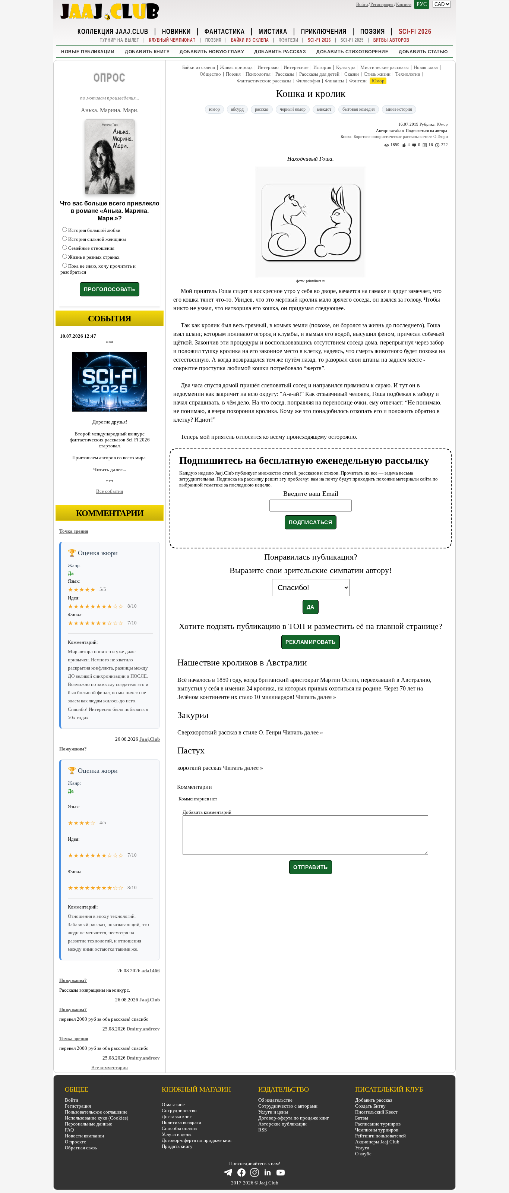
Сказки (351, 74)
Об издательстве (275, 1100)
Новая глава (426, 67)
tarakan (396, 130)
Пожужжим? (73, 749)
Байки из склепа (250, 40)
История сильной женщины (97, 239)
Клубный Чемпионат (172, 40)
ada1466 (151, 970)
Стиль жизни (377, 74)
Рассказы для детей (319, 74)
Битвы (361, 1118)
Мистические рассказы (384, 67)
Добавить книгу (147, 51)
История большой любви (94, 230)
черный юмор (293, 109)
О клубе (363, 1153)
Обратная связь (81, 1147)
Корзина (403, 4)
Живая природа (236, 67)
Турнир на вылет (119, 40)
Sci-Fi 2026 (415, 30)
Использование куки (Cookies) (96, 1118)
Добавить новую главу (212, 51)
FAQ (69, 1130)
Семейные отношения (91, 248)
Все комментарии (109, 1067)
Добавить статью (423, 51)
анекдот (324, 109)
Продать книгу (177, 1146)
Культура (345, 67)
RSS (262, 1130)
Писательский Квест (376, 1112)
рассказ (262, 109)
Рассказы (284, 74)
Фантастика (225, 30)
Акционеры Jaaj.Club (377, 1142)
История (322, 67)
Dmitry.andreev (143, 1029)
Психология (258, 74)
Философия (308, 81)
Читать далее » (316, 697)
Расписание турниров (378, 1124)
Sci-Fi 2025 (352, 40)
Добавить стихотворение (352, 51)
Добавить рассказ (280, 51)
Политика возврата (181, 1122)
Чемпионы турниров (376, 1130)
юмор (214, 109)
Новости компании (84, 1136)
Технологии (407, 74)
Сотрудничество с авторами (287, 1106)
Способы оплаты (179, 1128)
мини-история (399, 109)
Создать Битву (370, 1106)
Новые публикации (87, 51)
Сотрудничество (179, 1110)
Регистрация (381, 4)
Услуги (362, 1147)
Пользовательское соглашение (96, 1112)
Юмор (378, 81)
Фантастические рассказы (264, 81)
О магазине (173, 1104)
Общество (210, 74)
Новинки (176, 30)
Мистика (273, 30)
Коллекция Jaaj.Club (113, 30)
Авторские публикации (282, 1124)
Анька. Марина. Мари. (110, 110)
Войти (362, 4)
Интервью (268, 67)
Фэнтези (288, 40)
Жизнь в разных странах (94, 257)
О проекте (75, 1142)
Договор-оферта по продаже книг (197, 1140)
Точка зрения (73, 531)
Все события (109, 491)
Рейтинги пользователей (380, 1136)
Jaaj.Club (149, 739)
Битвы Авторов (391, 40)
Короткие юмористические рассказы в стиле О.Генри (401, 136)
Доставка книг (177, 1116)
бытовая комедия (358, 109)
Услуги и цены (177, 1134)
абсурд (237, 109)
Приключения (324, 30)
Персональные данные (88, 1124)
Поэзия (372, 30)
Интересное (296, 67)
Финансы (334, 81)
